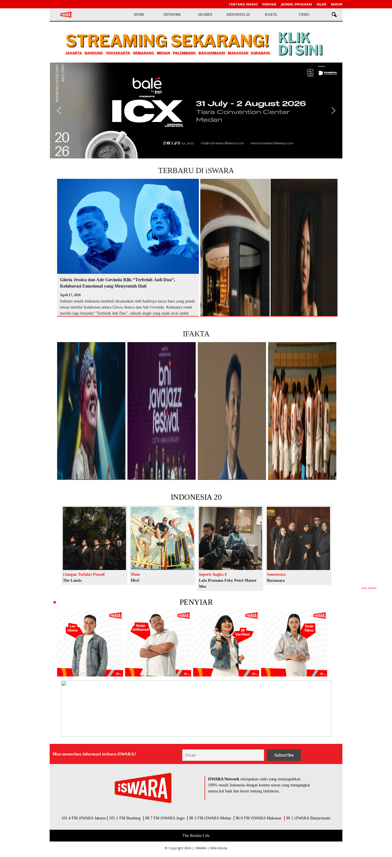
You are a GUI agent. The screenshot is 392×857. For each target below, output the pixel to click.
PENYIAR (196, 602)
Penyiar (269, 4)
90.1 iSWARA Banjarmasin (308, 818)
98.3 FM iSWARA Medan (210, 818)
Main (135, 574)
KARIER (337, 4)
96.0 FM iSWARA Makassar (259, 818)
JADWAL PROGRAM (296, 4)
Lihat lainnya (368, 588)
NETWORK (172, 15)
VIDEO (303, 15)
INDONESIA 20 (238, 15)
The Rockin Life (196, 835)
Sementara (276, 574)
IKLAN (321, 4)
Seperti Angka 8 (213, 574)
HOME (139, 15)
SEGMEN (205, 15)
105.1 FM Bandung (125, 818)
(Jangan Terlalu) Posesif (84, 574)
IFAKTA (271, 15)
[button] (334, 15)
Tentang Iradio (243, 4)
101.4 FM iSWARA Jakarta (83, 818)
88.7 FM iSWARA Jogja (165, 818)
